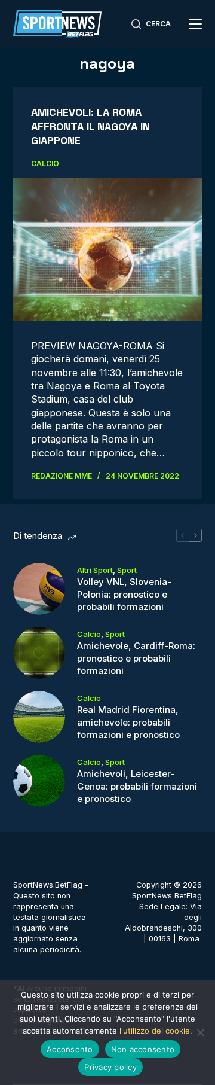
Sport (127, 570)
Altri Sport (95, 570)
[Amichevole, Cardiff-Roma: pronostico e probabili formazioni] (39, 653)
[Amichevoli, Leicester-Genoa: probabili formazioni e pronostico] (39, 781)
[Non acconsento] (200, 1032)
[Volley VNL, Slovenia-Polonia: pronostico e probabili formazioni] (39, 589)
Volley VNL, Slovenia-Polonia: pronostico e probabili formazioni (124, 594)
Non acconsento (143, 1049)
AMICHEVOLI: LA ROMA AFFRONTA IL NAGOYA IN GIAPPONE (90, 126)
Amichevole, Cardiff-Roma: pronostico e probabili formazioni (136, 658)
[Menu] (195, 24)
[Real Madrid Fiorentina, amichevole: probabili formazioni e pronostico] (39, 717)
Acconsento (70, 1049)
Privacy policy (110, 1067)
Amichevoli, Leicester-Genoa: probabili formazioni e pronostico (137, 786)
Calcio (45, 163)
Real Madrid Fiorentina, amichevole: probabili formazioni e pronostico (128, 722)
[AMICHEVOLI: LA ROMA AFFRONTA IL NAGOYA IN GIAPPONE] (107, 249)
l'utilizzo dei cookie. (155, 1030)
